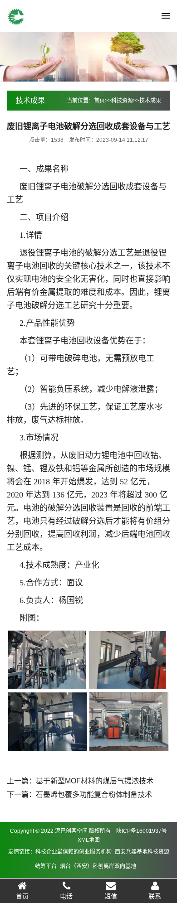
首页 (99, 100)
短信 (110, 896)
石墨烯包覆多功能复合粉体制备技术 (94, 794)
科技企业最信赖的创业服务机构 (73, 852)
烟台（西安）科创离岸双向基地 (98, 866)
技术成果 (150, 100)
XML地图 (89, 840)
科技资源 (122, 100)
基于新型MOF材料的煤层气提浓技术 (94, 781)
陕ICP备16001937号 (141, 831)
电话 (66, 896)
